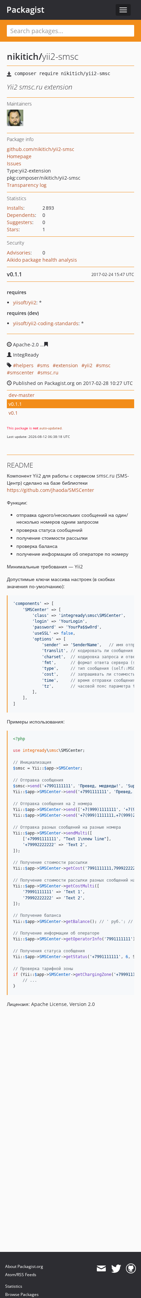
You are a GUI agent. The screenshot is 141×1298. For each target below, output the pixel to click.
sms (44, 365)
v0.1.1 (15, 404)
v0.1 (13, 413)
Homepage (19, 156)
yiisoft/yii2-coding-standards (45, 323)
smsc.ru (49, 372)
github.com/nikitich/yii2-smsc (40, 149)
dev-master (22, 395)
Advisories (18, 252)
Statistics (13, 1286)
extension (67, 365)
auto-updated (50, 428)
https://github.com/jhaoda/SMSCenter (50, 490)
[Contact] (101, 1268)
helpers (25, 365)
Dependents (21, 215)
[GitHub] (131, 1268)
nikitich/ (24, 56)
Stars (12, 229)
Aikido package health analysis (42, 260)
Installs (15, 208)
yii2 (88, 365)
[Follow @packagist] (116, 1268)
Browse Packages (22, 1294)
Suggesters (19, 222)
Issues (14, 163)
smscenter (22, 372)
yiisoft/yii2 (24, 302)
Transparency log (27, 185)
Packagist (25, 9)
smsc (105, 365)
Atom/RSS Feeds (20, 1275)
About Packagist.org (24, 1266)
